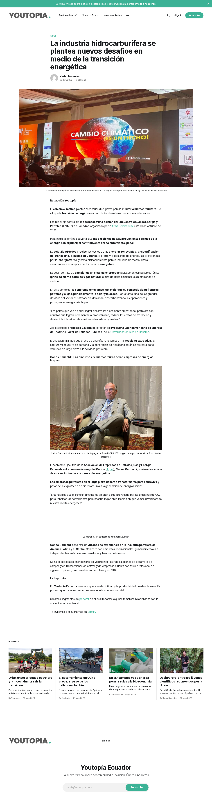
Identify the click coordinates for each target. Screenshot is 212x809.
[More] (127, 15)
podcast (84, 599)
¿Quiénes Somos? (67, 15)
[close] (208, 3)
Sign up (106, 740)
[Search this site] (168, 15)
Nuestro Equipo (90, 15)
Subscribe (194, 15)
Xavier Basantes (70, 76)
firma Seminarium (122, 226)
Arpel (53, 36)
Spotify (92, 611)
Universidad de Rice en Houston (129, 332)
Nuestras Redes (113, 15)
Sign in (178, 15)
